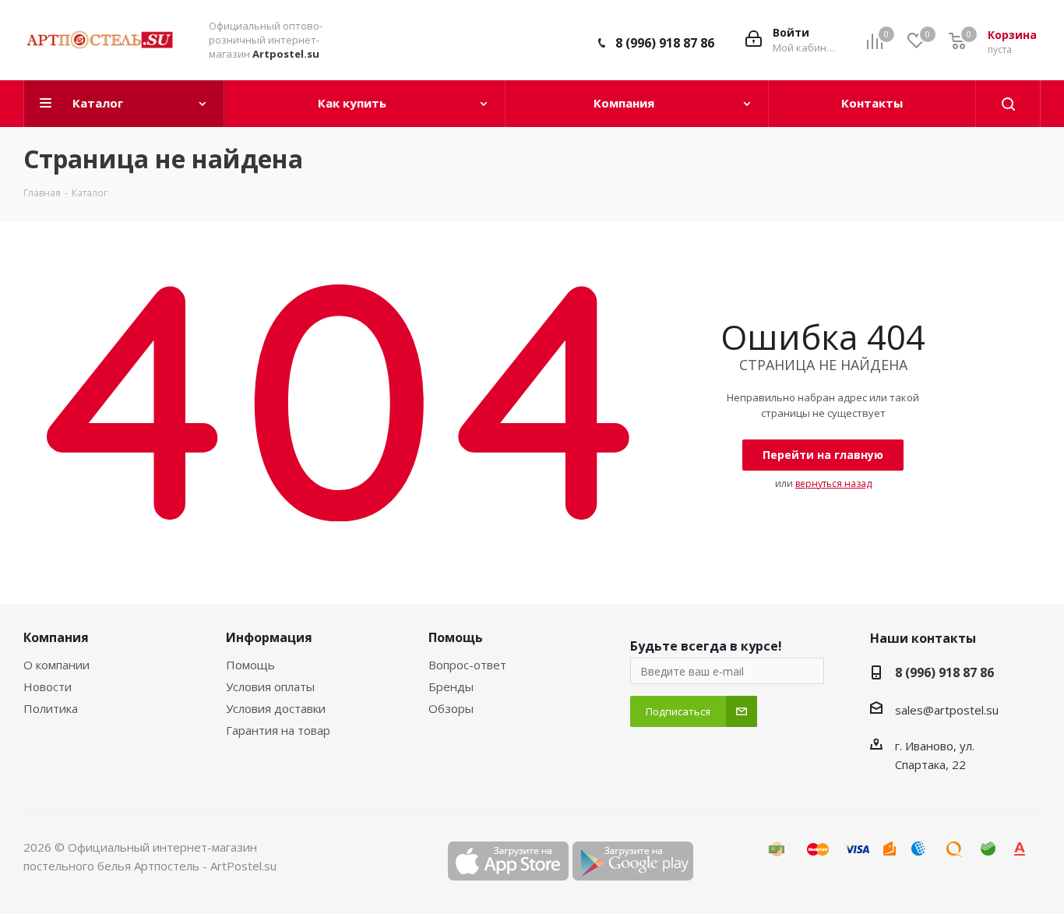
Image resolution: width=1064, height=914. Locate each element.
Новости (47, 686)
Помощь (250, 664)
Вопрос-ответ (467, 664)
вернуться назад (833, 483)
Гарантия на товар (278, 730)
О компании (56, 664)
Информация (269, 637)
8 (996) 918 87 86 (664, 42)
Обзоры (451, 708)
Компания (56, 637)
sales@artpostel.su (947, 710)
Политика (50, 708)
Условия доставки (276, 708)
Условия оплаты (270, 686)
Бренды (451, 686)
